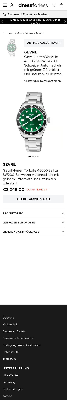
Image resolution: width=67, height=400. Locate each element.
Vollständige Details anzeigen (42, 81)
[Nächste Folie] (65, 21)
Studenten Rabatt (14, 331)
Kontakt (7, 396)
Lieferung (9, 382)
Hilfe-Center (11, 375)
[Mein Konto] (11, 5)
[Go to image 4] (37, 156)
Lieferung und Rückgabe (21, 231)
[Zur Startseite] (33, 5)
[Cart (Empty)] (61, 5)
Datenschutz (11, 352)
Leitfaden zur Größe (19, 222)
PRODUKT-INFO (13, 213)
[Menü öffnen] (5, 5)
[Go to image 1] (30, 156)
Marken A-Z (10, 324)
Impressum (9, 359)
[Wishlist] (54, 5)
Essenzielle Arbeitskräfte (18, 338)
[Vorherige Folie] (2, 21)
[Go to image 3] (35, 156)
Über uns (8, 317)
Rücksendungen (13, 389)
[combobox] (33, 14)
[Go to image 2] (33, 156)
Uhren (20, 33)
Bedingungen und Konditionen (22, 345)
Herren (7, 33)
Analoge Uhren (34, 33)
